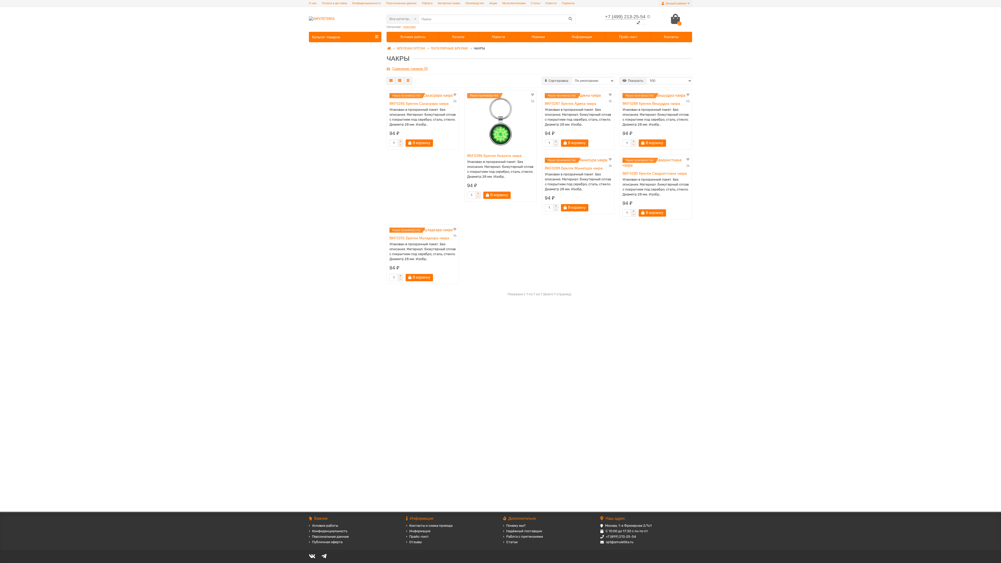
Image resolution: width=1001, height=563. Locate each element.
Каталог (458, 37)
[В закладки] (454, 95)
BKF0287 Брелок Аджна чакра (570, 103)
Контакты (671, 37)
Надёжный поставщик (524, 531)
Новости (551, 3)
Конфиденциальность (366, 3)
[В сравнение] (454, 100)
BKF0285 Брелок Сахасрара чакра (419, 103)
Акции (493, 3)
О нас (313, 3)
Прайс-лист (628, 37)
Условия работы (412, 37)
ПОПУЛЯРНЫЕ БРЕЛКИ (449, 48)
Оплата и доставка (334, 3)
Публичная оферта (327, 542)
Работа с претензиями (524, 536)
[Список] (399, 81)
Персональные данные (401, 3)
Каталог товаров (326, 37)
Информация (582, 37)
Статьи (535, 3)
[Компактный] (408, 81)
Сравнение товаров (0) (410, 69)
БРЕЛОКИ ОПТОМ (411, 48)
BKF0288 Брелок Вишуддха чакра (651, 103)
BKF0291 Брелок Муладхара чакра (419, 238)
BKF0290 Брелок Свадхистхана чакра (654, 173)
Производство (474, 3)
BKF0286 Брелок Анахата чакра (494, 156)
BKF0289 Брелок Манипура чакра (574, 168)
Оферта (427, 3)
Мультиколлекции (514, 3)
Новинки (538, 37)
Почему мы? (516, 526)
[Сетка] (391, 81)
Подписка (568, 3)
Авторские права (449, 3)
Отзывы (415, 542)
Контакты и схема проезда (431, 526)
